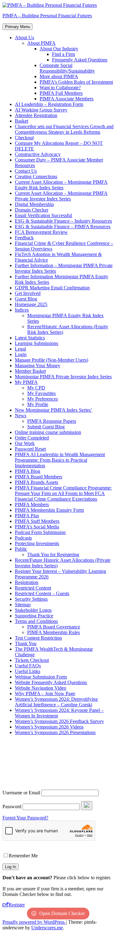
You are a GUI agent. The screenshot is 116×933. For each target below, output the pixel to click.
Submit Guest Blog (46, 426)
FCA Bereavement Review (41, 232)
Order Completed (32, 437)
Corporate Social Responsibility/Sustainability (67, 68)
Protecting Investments (37, 543)
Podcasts (23, 537)
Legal (20, 348)
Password (11, 806)
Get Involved (28, 293)
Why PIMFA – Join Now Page (45, 693)
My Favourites (41, 393)
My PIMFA (26, 382)
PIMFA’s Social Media (37, 526)
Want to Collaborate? (60, 87)
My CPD (36, 387)
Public (21, 549)
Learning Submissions (36, 343)
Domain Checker (31, 209)
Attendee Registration (36, 115)
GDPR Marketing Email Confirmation (52, 287)
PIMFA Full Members (61, 93)
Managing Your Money (37, 365)
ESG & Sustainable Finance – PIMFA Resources (62, 226)
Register (17, 904)
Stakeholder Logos (33, 610)
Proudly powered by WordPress (34, 922)
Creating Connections (36, 176)
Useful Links (27, 671)
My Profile (37, 404)
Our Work (25, 443)
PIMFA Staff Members (37, 521)
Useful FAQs (28, 665)
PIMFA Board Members (38, 476)
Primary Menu (17, 26)
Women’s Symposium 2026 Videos (49, 726)
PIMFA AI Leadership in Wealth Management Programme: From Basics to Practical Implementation (60, 460)
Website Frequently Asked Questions (51, 682)
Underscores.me (47, 927)
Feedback (24, 237)
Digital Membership (34, 204)
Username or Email (21, 792)
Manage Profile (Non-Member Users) (51, 360)
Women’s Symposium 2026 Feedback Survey (59, 721)
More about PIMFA (59, 76)
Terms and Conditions (36, 621)
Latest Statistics (30, 337)
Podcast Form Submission (40, 532)
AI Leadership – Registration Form (49, 104)
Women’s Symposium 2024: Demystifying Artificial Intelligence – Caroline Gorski (56, 701)
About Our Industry (59, 48)
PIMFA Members (32, 504)
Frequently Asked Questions (79, 59)
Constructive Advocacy (38, 154)
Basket (21, 121)
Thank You (26, 643)
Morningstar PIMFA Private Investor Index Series (63, 376)
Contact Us (26, 171)
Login (21, 354)
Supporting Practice (34, 615)
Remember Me (23, 855)
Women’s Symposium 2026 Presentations (55, 732)
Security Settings (31, 599)
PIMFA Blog (27, 471)
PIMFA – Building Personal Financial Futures (47, 15)
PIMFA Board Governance (53, 626)
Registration (26, 582)
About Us (24, 37)
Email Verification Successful (43, 215)
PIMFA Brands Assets (36, 482)
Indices (22, 310)
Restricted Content (33, 587)
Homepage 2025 (31, 304)
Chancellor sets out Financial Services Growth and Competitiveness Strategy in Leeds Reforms (64, 129)
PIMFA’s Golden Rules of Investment (76, 82)
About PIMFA (41, 43)
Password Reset (30, 449)
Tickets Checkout (32, 660)
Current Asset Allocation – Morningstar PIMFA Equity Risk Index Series (61, 184)
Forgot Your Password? (25, 817)
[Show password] (86, 805)
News (20, 415)
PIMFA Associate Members (66, 98)
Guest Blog (26, 298)
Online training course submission (48, 432)
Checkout (24, 137)
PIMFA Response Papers (51, 421)
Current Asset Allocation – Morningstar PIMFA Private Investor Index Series (61, 196)
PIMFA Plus (27, 515)
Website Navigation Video (40, 688)
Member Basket (30, 371)
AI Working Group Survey (41, 109)
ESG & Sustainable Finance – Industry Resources (63, 221)
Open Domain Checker (62, 913)
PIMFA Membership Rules (53, 632)
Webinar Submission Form (41, 676)
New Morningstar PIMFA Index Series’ (53, 410)
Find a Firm (63, 54)
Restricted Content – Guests (42, 593)
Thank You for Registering (53, 554)
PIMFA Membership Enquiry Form (49, 510)
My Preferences (42, 398)
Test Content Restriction (38, 638)
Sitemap (23, 604)
